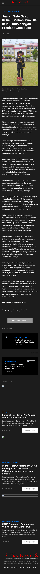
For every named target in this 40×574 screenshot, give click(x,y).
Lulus (16, 310)
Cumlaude (7, 310)
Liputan (15, 463)
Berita (4, 11)
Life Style (23, 337)
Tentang (6, 567)
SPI (24, 310)
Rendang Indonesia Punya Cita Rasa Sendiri (24, 341)
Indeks (34, 567)
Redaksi (14, 567)
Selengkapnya (29, 430)
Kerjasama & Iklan (24, 567)
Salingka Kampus (13, 11)
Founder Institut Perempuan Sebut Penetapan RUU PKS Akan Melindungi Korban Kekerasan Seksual (19, 470)
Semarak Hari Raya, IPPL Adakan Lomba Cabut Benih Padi (19, 416)
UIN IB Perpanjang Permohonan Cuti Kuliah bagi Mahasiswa (18, 525)
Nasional (13, 361)
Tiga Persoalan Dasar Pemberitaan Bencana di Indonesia (14, 366)
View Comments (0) (19, 320)
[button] (3, 2)
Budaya (17, 337)
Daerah (9, 412)
